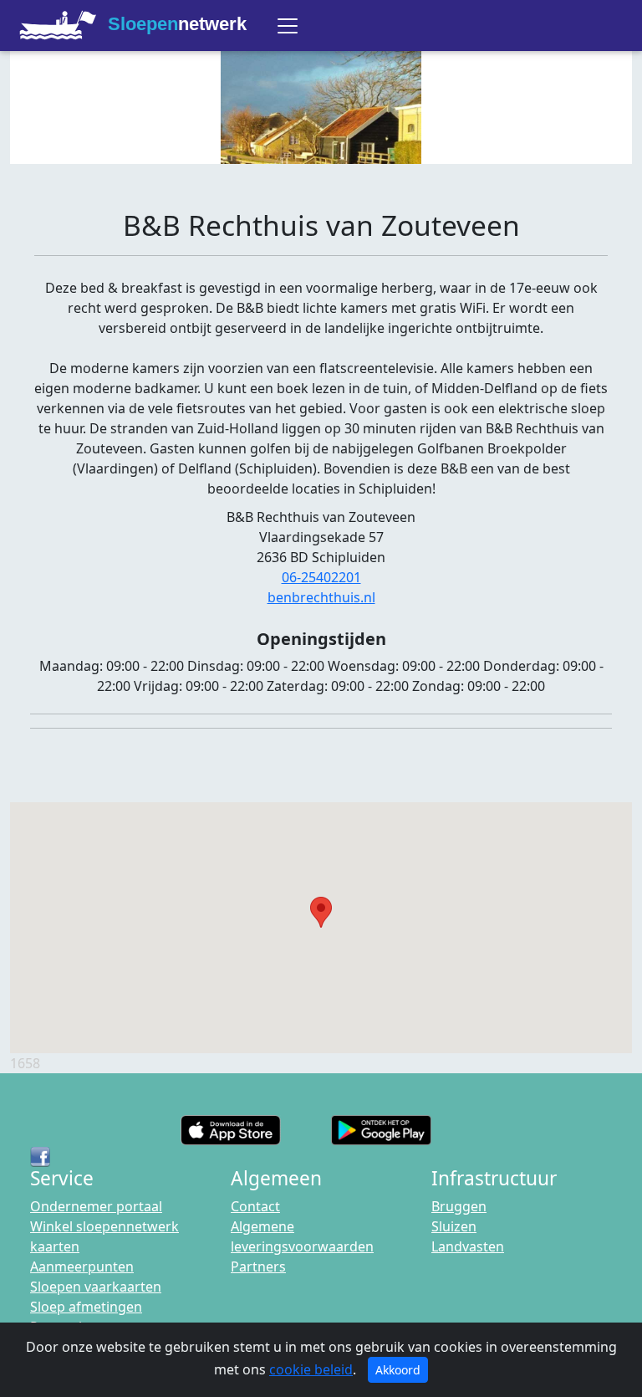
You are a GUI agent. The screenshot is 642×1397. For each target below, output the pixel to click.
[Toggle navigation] (287, 26)
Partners (258, 1266)
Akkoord (397, 1370)
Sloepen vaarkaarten (95, 1286)
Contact (255, 1206)
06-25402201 (321, 577)
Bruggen (459, 1206)
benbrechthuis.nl (321, 597)
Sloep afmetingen (86, 1306)
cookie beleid (311, 1369)
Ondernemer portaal (96, 1206)
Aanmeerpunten (82, 1266)
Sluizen (453, 1226)
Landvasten (467, 1246)
